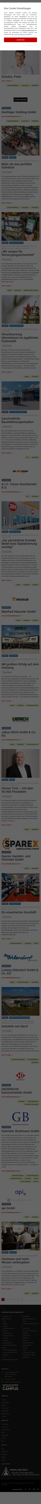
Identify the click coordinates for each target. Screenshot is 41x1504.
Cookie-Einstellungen (20, 34)
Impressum (26, 45)
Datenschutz (33, 45)
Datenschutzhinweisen (28, 30)
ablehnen (31, 32)
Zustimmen (21, 40)
